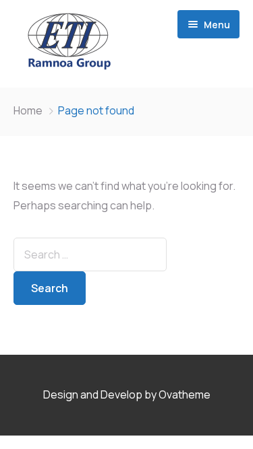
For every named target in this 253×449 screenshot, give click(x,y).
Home (28, 110)
